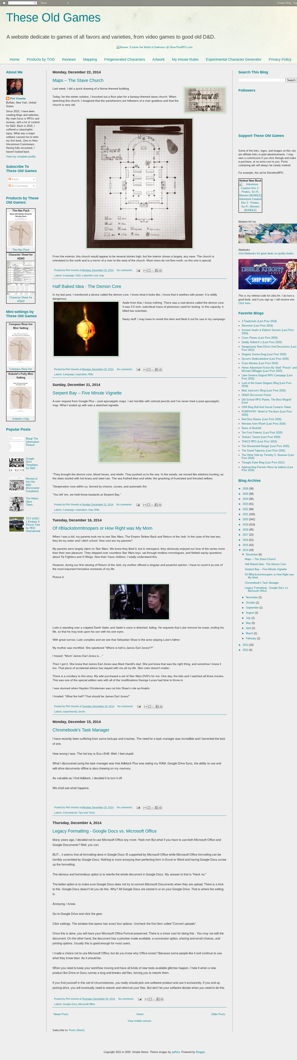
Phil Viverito (18, 98)
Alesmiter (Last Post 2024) (257, 325)
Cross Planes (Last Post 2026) (260, 337)
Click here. (244, 303)
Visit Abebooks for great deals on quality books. (266, 253)
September (252, 607)
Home (14, 59)
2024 (246, 498)
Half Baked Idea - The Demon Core (87, 286)
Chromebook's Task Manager (81, 729)
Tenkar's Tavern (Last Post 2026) (261, 437)
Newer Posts (61, 1014)
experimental (70, 711)
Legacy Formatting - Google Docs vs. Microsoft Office (105, 831)
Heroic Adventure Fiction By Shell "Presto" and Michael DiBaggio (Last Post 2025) (269, 369)
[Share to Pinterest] (160, 270)
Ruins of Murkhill (251, 428)
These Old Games (53, 17)
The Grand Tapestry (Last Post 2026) (263, 450)
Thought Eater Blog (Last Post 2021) (263, 462)
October (251, 602)
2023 (246, 503)
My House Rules (185, 59)
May (249, 623)
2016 (246, 539)
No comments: (125, 270)
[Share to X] (153, 270)
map (101, 275)
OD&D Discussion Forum (256, 394)
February (251, 638)
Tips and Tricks (86, 812)
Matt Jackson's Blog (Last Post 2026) (264, 390)
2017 (246, 534)
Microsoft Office (86, 1004)
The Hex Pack (21, 249)
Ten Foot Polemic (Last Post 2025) (262, 432)
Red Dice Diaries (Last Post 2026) (261, 419)
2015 (246, 544)
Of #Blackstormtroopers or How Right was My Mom (102, 528)
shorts (81, 711)
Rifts (90, 374)
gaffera (176, 1052)
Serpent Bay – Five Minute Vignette (87, 392)
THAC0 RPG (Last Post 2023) (259, 441)
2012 (246, 649)
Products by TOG (41, 59)
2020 (246, 519)
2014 (246, 550)
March (250, 633)
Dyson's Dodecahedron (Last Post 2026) (265, 358)
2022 (246, 509)
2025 (246, 493)
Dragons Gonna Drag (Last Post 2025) (264, 354)
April (249, 628)
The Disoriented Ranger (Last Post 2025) (265, 446)
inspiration (81, 374)
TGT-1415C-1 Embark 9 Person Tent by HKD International (33, 525)
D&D (78, 275)
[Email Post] (138, 270)
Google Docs (70, 1004)
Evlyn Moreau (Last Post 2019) (260, 363)
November (252, 597)
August (250, 612)
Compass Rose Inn (20, 369)
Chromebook (70, 812)
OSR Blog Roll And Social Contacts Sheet (266, 407)
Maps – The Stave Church (78, 80)
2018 (246, 529)
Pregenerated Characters (124, 59)
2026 (246, 488)
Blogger (200, 1052)
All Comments (19, 185)
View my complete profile (21, 156)
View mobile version (139, 1020)
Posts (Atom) (76, 1030)
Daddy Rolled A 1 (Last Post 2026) (262, 342)
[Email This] (145, 270)
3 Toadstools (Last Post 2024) (259, 321)
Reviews (69, 59)
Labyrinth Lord (90, 275)
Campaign (68, 275)
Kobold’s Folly (21, 418)
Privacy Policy (280, 59)
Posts (15, 179)
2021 (246, 514)
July (249, 617)
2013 (246, 644)
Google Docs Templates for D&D (32, 463)
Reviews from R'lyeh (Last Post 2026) (264, 423)
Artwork (158, 59)
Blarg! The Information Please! (32, 441)
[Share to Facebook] (157, 270)
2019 (246, 524)
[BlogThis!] (149, 270)
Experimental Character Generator (233, 59)
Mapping (90, 59)
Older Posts (218, 1014)
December (252, 554)
